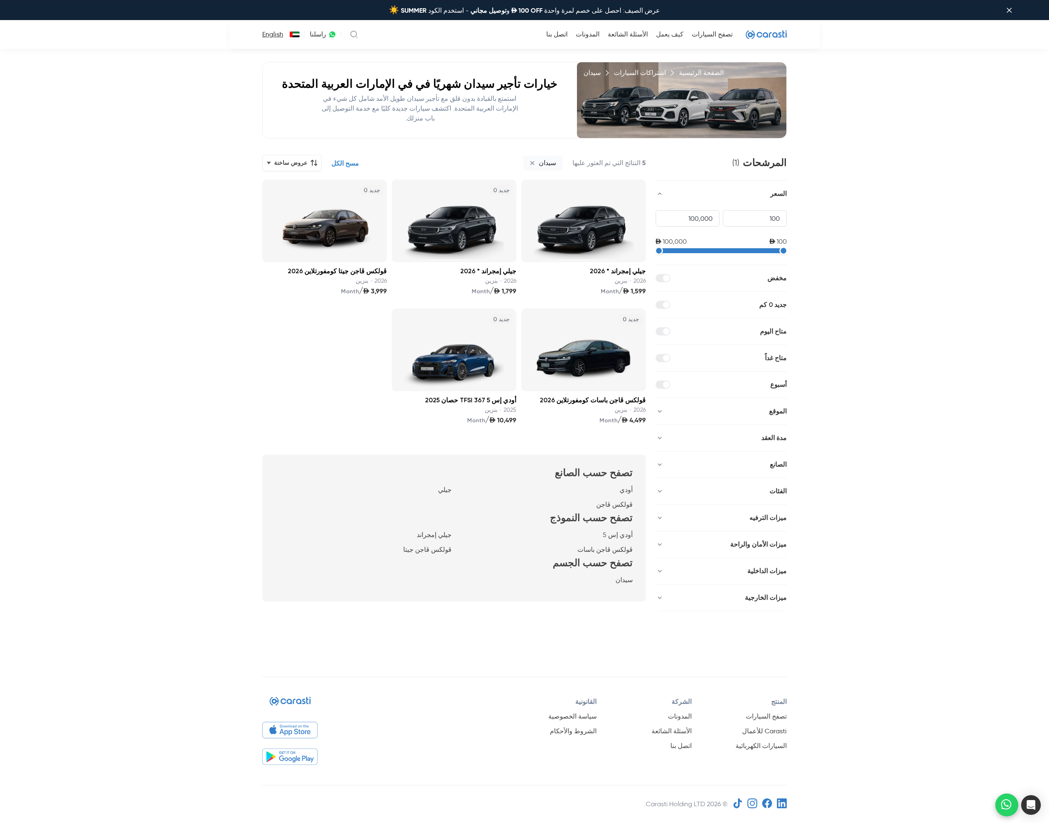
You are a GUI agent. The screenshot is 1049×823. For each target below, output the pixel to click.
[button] (1031, 805)
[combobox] (293, 34)
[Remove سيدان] (532, 163)
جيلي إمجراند (434, 535)
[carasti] (290, 704)
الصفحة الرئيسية (701, 73)
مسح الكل (345, 163)
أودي (626, 490)
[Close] (1009, 10)
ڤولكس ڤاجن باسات (605, 549)
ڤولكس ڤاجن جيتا (427, 549)
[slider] (659, 251)
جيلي (445, 490)
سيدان (624, 580)
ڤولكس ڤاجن (614, 504)
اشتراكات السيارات (640, 73)
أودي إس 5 (618, 535)
